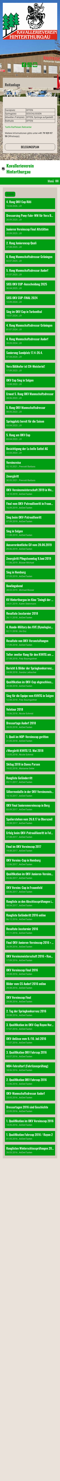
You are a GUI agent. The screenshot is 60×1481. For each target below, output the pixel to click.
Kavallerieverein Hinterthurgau (20, 169)
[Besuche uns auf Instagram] (29, 65)
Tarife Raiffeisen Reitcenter (18, 127)
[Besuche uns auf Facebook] (24, 65)
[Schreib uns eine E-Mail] (35, 65)
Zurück (10, 194)
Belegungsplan (30, 147)
